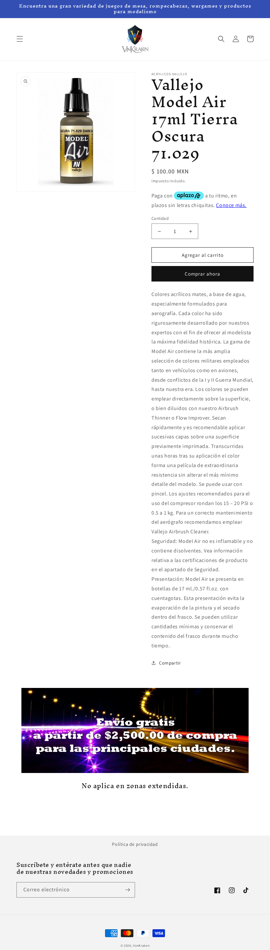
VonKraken (141, 945)
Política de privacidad (135, 844)
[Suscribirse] (127, 890)
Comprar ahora (202, 274)
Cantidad (160, 218)
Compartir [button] (170, 663)
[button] (20, 39)
